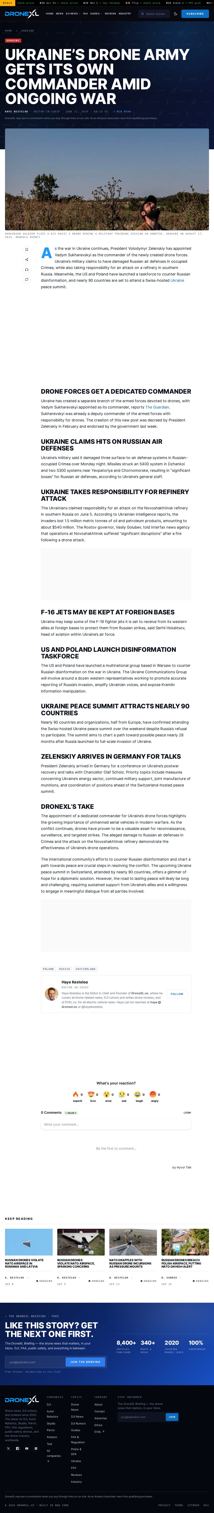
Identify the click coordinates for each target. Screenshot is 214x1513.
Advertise (100, 1418)
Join (172, 1416)
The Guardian (157, 407)
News (59, 13)
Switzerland (86, 969)
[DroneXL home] (22, 13)
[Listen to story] (27, 269)
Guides (94, 13)
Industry (125, 13)
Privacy (164, 1505)
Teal (49, 1444)
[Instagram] (36, 1448)
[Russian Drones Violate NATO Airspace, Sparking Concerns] (81, 1242)
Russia (64, 969)
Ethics (98, 1425)
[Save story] (27, 249)
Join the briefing (85, 1361)
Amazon (52, 1437)
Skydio (51, 1423)
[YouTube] (26, 1448)
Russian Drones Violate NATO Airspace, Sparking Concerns (76, 1263)
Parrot (51, 1430)
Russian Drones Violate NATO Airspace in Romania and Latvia (24, 1263)
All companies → (54, 1456)
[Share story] (27, 259)
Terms (179, 1505)
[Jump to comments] (27, 279)
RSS (206, 1505)
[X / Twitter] (8, 1448)
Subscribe (195, 13)
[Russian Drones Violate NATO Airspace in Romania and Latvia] (29, 1242)
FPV (73, 1468)
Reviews (110, 13)
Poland (48, 969)
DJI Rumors (78, 1423)
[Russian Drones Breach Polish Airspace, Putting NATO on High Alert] (185, 1242)
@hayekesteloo (92, 1006)
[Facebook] (17, 1448)
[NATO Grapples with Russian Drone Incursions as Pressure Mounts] (133, 1242)
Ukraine (28, 30)
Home (50, 13)
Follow (177, 994)
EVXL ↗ (99, 1431)
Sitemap (193, 1505)
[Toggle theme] (175, 14)
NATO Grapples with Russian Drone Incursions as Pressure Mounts (130, 1263)
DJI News (72, 13)
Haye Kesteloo (75, 982)
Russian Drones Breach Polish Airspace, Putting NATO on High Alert (181, 1263)
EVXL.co (70, 1002)
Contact (99, 1411)
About (98, 1404)
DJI (49, 1404)
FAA (85, 13)
